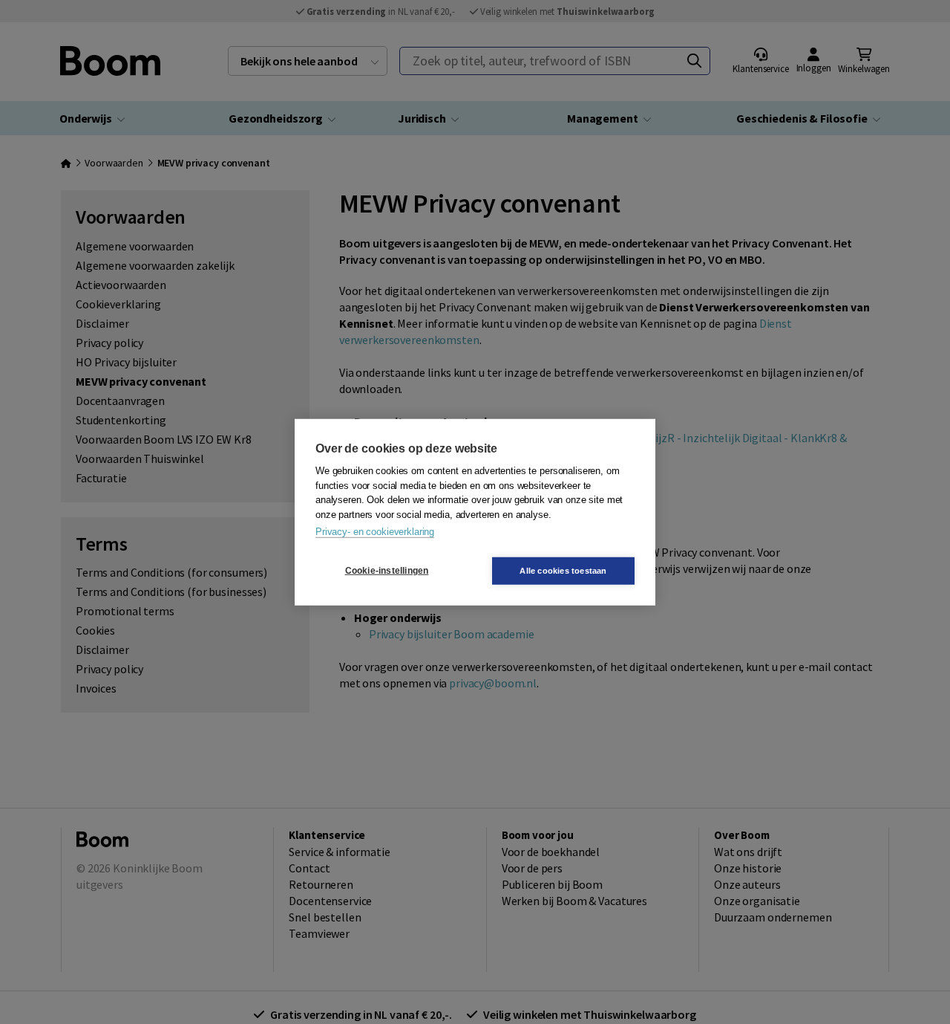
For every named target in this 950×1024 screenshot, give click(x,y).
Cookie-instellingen (387, 571)
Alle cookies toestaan (563, 570)
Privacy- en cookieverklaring (374, 531)
